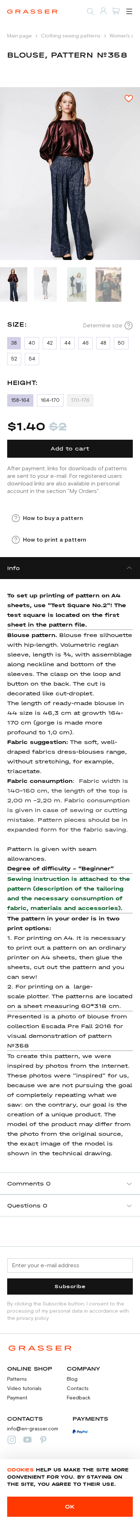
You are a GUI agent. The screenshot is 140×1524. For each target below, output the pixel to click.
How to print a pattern (55, 540)
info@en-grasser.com (32, 1428)
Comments (29, 1183)
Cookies (20, 1470)
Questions (27, 1205)
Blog (72, 1379)
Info (13, 568)
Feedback (78, 1397)
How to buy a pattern (53, 518)
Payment (17, 1397)
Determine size (102, 325)
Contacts (78, 1388)
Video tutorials (24, 1388)
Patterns (17, 1379)
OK (70, 1506)
